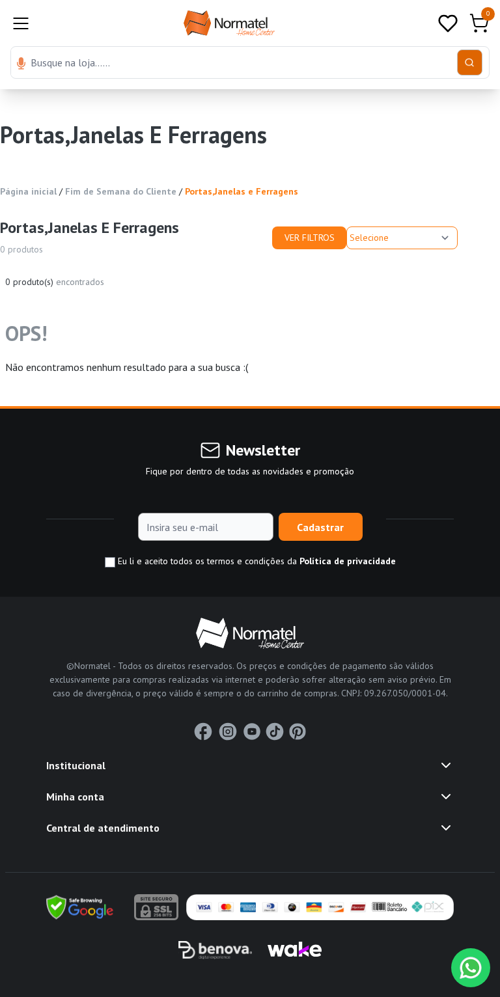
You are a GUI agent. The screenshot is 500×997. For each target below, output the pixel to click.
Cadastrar (320, 527)
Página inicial (28, 191)
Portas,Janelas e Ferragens (241, 191)
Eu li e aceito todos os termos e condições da (255, 561)
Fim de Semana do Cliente (120, 191)
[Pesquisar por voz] (21, 64)
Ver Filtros (310, 237)
